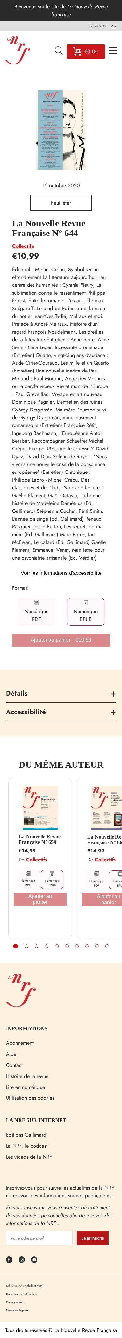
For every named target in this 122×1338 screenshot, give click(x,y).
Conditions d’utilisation (21, 1294)
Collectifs (23, 246)
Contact (14, 1065)
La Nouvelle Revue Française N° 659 (40, 839)
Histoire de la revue (27, 1076)
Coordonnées (15, 1302)
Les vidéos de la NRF (29, 1157)
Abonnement (20, 1043)
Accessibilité (26, 712)
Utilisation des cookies (30, 1098)
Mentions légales (17, 1310)
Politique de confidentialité (24, 1285)
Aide (11, 1054)
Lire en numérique (25, 1087)
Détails (17, 693)
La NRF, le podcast (26, 1146)
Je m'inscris (92, 1238)
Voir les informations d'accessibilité (61, 573)
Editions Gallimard (26, 1135)
